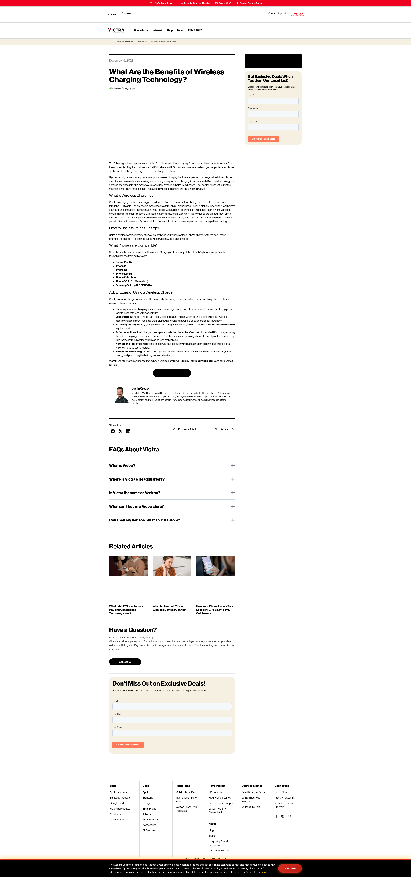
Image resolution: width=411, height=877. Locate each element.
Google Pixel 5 (124, 261)
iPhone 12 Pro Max (126, 277)
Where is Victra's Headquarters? (137, 479)
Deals (180, 30)
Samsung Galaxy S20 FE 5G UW (134, 285)
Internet (157, 30)
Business (126, 13)
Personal (111, 14)
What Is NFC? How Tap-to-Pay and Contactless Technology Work (126, 609)
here (264, 872)
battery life (228, 324)
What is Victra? (122, 465)
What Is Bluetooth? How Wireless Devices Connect (169, 607)
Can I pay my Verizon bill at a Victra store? (144, 520)
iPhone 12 (121, 269)
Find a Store (195, 29)
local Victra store (205, 360)
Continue (290, 868)
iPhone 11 (121, 265)
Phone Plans (141, 30)
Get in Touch (282, 785)
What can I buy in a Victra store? (136, 506)
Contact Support (277, 13)
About (212, 823)
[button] (112, 431)
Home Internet (217, 785)
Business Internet (252, 785)
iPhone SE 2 (122, 281)
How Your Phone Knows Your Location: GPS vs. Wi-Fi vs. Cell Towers (214, 609)
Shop (170, 30)
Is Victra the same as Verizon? (134, 492)
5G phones (204, 252)
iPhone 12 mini (124, 273)
